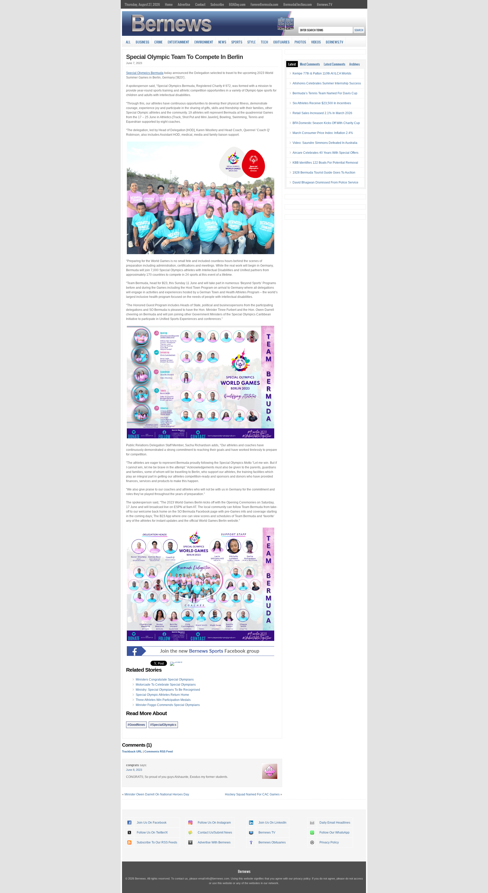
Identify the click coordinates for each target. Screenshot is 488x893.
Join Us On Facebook (151, 822)
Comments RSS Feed (158, 751)
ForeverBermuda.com (264, 4)
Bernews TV (266, 832)
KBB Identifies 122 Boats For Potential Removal (325, 162)
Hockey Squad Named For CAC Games (252, 794)
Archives (354, 64)
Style (251, 41)
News (222, 41)
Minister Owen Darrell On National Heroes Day (157, 794)
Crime (158, 41)
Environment (203, 41)
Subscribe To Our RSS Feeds (157, 842)
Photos (300, 41)
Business (142, 41)
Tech (264, 41)
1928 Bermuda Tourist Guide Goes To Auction (324, 172)
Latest (292, 64)
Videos (316, 41)
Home (169, 4)
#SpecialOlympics (163, 725)
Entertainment (178, 41)
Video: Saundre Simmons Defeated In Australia (325, 143)
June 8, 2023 (134, 769)
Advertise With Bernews (214, 842)
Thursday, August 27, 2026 (142, 4)
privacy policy (302, 878)
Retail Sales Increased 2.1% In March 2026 (322, 113)
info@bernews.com (217, 878)
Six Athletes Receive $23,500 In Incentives (322, 103)
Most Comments (310, 64)
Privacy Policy (329, 842)
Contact (200, 4)
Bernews (244, 871)
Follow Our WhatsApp (334, 832)
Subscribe (217, 4)
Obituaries (281, 41)
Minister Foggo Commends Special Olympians (168, 705)
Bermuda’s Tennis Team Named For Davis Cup (325, 93)
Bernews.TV (324, 4)
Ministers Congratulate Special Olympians (165, 679)
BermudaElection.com (297, 4)
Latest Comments (334, 64)
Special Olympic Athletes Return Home (162, 695)
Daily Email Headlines (334, 822)
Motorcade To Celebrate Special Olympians (166, 684)
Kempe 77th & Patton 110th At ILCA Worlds (322, 73)
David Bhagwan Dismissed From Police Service (325, 182)
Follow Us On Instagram (214, 822)
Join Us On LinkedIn (272, 822)
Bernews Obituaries (272, 842)
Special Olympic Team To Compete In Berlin (184, 56)
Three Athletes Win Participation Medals (163, 700)
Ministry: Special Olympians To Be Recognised (168, 689)
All (128, 41)
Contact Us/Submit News (215, 832)
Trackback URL (132, 751)
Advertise (184, 4)
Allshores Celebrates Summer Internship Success (327, 83)
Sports (236, 41)
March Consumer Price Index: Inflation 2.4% (323, 133)
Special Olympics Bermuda (144, 73)
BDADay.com (237, 4)
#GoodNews (136, 725)
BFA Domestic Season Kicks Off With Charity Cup (326, 123)
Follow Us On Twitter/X (152, 832)
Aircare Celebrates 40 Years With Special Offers (325, 153)
